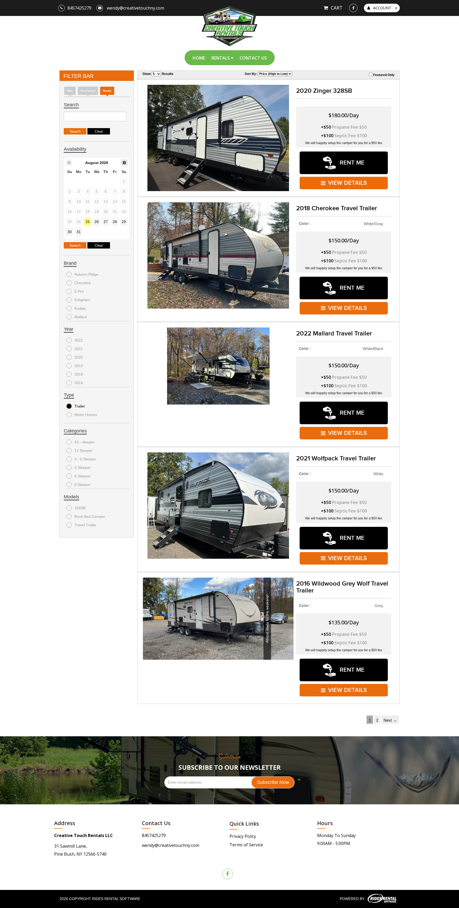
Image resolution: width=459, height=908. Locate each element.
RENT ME (351, 162)
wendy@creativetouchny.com (170, 845)
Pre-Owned (88, 90)
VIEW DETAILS (347, 183)
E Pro (79, 291)
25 (88, 222)
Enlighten (82, 300)
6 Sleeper (82, 476)
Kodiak (80, 308)
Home (199, 58)
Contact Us (253, 58)
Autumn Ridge (86, 274)
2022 (78, 340)
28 (115, 222)
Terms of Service (246, 845)
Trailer (79, 406)
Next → (390, 720)
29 (124, 222)
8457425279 (154, 835)
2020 (78, 357)
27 (106, 222)
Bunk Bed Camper (89, 516)
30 (69, 232)
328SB (80, 508)
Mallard (80, 317)
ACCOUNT (382, 7)
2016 (78, 383)
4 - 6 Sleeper (85, 459)
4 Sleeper (82, 467)
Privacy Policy (243, 836)
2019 (78, 366)
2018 (78, 374)
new (70, 90)
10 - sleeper (84, 442)
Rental (107, 90)
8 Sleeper (82, 484)
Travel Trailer (85, 525)
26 (97, 222)
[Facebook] (353, 8)
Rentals (221, 58)
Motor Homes (85, 415)
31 (78, 232)
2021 (78, 349)
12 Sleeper (83, 450)
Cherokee (82, 283)
